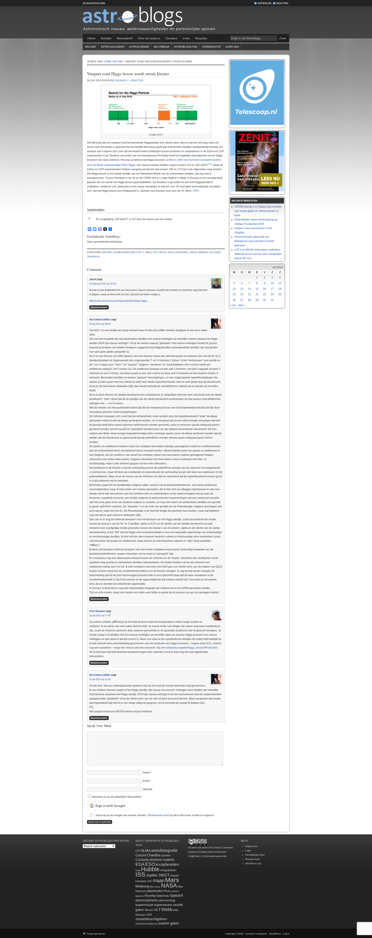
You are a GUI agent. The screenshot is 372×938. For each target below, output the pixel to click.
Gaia (137, 870)
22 (257, 294)
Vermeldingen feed (254, 855)
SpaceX (176, 895)
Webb (166, 909)
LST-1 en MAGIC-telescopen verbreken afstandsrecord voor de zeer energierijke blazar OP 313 (258, 254)
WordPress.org (253, 863)
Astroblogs (186, 20)
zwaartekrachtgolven (151, 919)
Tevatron (93, 256)
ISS (140, 874)
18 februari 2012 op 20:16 (102, 283)
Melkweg (142, 886)
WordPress (275, 933)
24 (272, 294)
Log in (286, 933)
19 (234, 294)
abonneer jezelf (160, 815)
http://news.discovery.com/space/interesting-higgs (118, 300)
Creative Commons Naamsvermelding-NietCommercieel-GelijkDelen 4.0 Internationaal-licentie (210, 851)
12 (234, 288)
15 (257, 288)
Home (91, 38)
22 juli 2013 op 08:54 (100, 324)
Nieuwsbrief (125, 38)
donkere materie (162, 859)
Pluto (167, 891)
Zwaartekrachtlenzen (146, 923)
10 (272, 283)
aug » (241, 305)
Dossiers (171, 38)
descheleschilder (99, 319)
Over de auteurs (149, 38)
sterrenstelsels (146, 900)
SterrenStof (211, 46)
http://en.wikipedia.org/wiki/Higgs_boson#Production (187, 647)
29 (257, 299)
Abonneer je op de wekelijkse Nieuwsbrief (116, 796)
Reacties (282, 3)
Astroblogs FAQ (185, 46)
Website (147, 789)
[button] (210, 165)
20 (241, 294)
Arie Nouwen (117, 80)
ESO (150, 864)
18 (279, 288)
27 (241, 299)
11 (280, 283)
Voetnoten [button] (95, 210)
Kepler (174, 875)
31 (272, 299)
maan (158, 880)
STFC (196, 190)
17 (272, 288)
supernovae (144, 905)
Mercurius (155, 886)
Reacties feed (252, 859)
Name (146, 772)
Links (186, 38)
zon (149, 914)
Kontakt (106, 38)
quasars (139, 896)
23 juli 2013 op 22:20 (100, 679)
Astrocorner (139, 46)
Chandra (153, 855)
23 (264, 294)
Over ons (232, 46)
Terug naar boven (96, 933)
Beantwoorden (99, 307)
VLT (157, 909)
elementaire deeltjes (127, 252)
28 (249, 299)
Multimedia (161, 46)
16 (264, 288)
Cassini (140, 855)
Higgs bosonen (178, 252)
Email (146, 780)
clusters (166, 855)
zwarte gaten (168, 923)
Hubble (150, 869)
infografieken (168, 870)
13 (241, 288)
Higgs (162, 252)
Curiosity (142, 859)
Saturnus (162, 895)
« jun (233, 305)
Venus (149, 910)
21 (249, 294)
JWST (164, 875)
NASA (169, 885)
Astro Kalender (112, 46)
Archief (90, 46)
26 (234, 299)
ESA (139, 864)
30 (264, 299)
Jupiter (152, 875)
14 (249, 288)
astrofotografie (164, 850)
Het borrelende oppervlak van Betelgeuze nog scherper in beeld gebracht (254, 241)
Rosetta (150, 895)
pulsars (175, 891)
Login (248, 850)
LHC (149, 881)
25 (279, 294)
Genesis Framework (256, 933)
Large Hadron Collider (205, 252)
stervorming (166, 900)
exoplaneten (167, 864)
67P (137, 850)
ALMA (145, 851)
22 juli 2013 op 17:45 (100, 615)
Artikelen (264, 3)
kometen (140, 881)
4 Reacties (136, 80)
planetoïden (155, 891)
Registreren (251, 846)
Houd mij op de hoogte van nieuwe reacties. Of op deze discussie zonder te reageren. (155, 815)
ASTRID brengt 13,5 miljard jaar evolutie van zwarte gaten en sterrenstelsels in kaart (258, 211)
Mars (172, 879)
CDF (155, 252)
